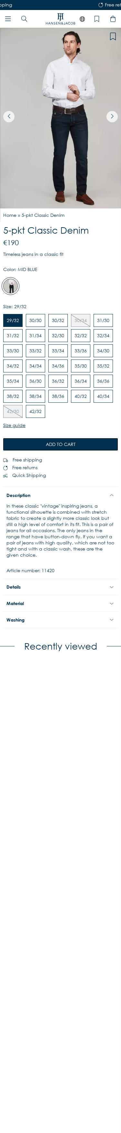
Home (9, 215)
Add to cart (61, 444)
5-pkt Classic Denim (43, 215)
